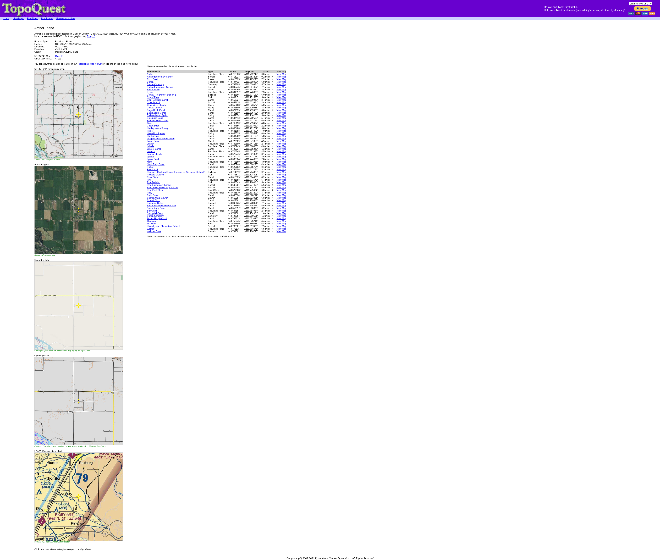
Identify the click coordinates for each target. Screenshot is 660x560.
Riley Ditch (152, 177)
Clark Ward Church (156, 105)
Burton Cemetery (155, 84)
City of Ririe (153, 97)
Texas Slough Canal (157, 218)
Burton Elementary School (160, 87)
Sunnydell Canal (155, 213)
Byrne (150, 92)
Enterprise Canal (155, 118)
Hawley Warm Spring (157, 128)
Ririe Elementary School (159, 185)
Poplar (150, 167)
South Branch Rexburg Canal (161, 205)
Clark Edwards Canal (157, 100)
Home (6, 18)
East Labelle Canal (156, 113)
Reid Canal (152, 169)
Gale (149, 123)
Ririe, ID (91, 36)
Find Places (47, 18)
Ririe (149, 180)
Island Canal (153, 141)
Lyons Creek (153, 159)
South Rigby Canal (156, 208)
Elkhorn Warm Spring (157, 115)
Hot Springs (153, 136)
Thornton (151, 221)
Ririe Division (153, 182)
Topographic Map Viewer (89, 64)
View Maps (18, 18)
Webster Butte (154, 231)
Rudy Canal (152, 195)
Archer (150, 74)
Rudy (149, 192)
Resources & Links (65, 18)
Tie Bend (151, 223)
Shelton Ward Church (157, 198)
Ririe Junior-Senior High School (162, 187)
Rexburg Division (155, 174)
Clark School (153, 102)
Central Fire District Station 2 (161, 94)
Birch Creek (153, 79)
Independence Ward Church (160, 138)
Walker (150, 229)
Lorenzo (151, 151)
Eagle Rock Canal (156, 110)
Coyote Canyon (154, 107)
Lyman (150, 156)
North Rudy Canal (155, 164)
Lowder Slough (154, 154)
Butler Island (153, 89)
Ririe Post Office (155, 190)
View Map (281, 74)
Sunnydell (152, 210)
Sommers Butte (155, 203)
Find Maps (32, 18)
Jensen (150, 143)
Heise (150, 131)
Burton (150, 82)
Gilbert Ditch (153, 125)
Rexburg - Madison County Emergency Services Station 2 (176, 172)
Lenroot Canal (154, 149)
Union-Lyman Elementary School (163, 226)
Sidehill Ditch (153, 200)
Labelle (150, 146)
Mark (149, 161)
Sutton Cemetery (155, 216)
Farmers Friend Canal (157, 120)
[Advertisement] (14, 77)
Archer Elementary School (160, 76)
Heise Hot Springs (156, 133)
